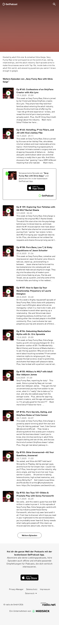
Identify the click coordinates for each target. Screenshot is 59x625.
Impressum (45, 589)
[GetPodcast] (10, 4)
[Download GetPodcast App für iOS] (36, 188)
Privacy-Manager (16, 589)
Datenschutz (31, 589)
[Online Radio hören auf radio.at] (48, 604)
